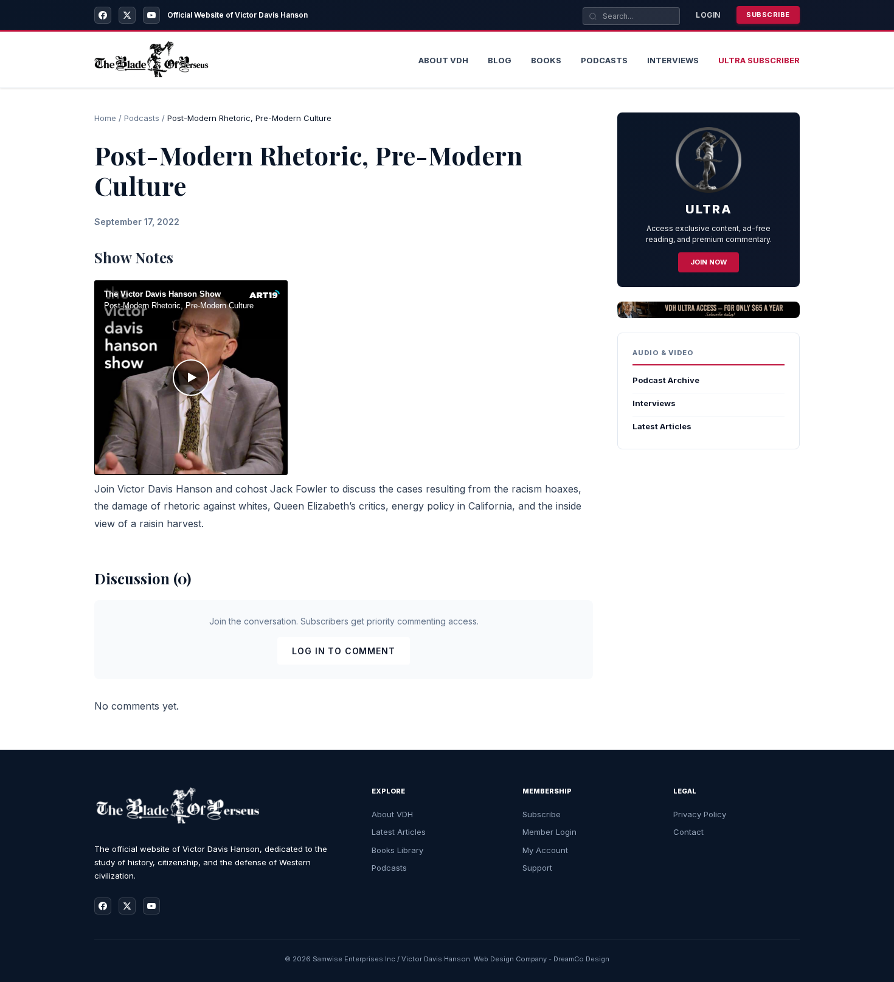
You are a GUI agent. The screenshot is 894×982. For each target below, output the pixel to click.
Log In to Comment (343, 651)
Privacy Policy (699, 814)
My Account (545, 850)
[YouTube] (151, 15)
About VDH (392, 814)
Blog (499, 60)
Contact (688, 832)
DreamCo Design (581, 959)
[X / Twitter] (127, 15)
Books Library (397, 850)
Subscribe (768, 14)
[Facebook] (102, 15)
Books (546, 60)
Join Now (708, 262)
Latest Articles (661, 426)
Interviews (673, 60)
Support (537, 868)
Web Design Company (510, 959)
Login (708, 14)
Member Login (549, 832)
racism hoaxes (544, 489)
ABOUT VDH (443, 60)
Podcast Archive (665, 380)
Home (105, 118)
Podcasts (604, 60)
